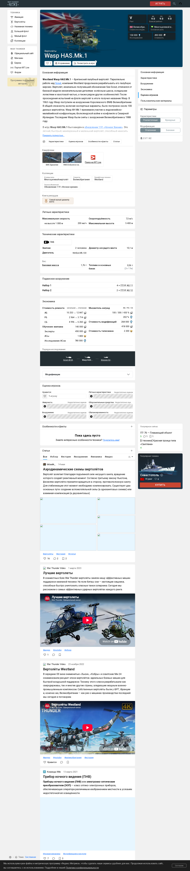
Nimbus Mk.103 (80, 253)
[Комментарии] (53, 655)
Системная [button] (30, 857)
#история (60, 554)
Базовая (170, 130)
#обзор (67, 650)
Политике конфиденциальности (82, 867)
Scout (58, 83)
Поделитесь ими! (111, 440)
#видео (46, 650)
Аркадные (170, 120)
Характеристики (56, 141)
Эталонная (150, 130)
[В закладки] (60, 655)
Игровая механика (51, 853)
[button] (10, 857)
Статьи (116, 141)
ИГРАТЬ (160, 3)
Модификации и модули (74, 853)
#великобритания (72, 757)
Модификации (52, 374)
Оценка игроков (76, 141)
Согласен (179, 865)
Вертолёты (48, 554)
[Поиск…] (174, 4)
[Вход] (180, 4)
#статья (72, 554)
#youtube (57, 650)
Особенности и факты (98, 141)
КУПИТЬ (160, 485)
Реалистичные (150, 120)
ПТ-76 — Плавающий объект (156, 432)
